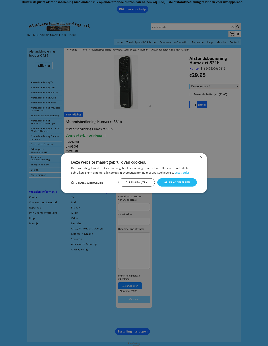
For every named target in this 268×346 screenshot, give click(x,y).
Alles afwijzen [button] (137, 182)
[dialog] (134, 173)
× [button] (201, 157)
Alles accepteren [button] (177, 182)
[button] (87, 182)
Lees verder (182, 172)
